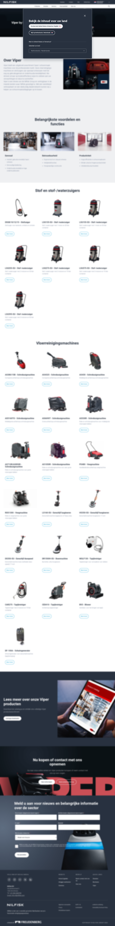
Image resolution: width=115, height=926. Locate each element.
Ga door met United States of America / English (44, 26)
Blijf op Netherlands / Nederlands (40, 32)
